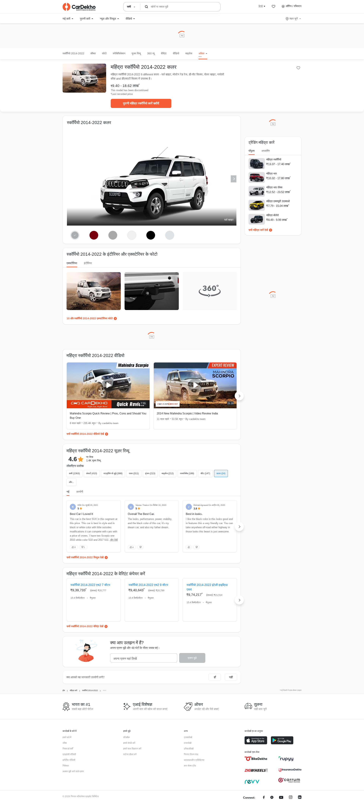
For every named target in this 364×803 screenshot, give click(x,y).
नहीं (231, 677)
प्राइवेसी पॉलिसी (69, 754)
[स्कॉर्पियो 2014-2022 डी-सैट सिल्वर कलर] (113, 235)
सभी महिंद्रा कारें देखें (258, 229)
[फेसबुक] (264, 797)
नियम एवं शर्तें (68, 748)
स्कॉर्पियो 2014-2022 (73, 53)
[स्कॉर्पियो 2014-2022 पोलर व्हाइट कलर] (132, 235)
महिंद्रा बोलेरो (272, 215)
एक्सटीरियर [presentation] (72, 263)
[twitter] (271, 797)
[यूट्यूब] (281, 797)
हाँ (215, 677)
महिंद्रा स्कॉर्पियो (273, 159)
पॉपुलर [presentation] (252, 150)
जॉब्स (65, 743)
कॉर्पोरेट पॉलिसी (69, 760)
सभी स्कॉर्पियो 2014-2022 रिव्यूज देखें (85, 557)
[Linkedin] (299, 797)
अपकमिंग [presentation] (265, 150)
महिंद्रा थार (271, 173)
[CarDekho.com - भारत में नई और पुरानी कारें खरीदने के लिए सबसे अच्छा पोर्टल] (79, 7)
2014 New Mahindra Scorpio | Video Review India (187, 413)
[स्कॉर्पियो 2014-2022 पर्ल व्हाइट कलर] (75, 235)
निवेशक (66, 765)
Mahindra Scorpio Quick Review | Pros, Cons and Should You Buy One (108, 415)
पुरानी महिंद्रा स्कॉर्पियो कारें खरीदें (141, 103)
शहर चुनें (293, 18)
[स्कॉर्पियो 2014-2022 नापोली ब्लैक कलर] (151, 235)
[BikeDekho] (256, 758)
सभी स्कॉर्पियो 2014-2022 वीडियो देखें (85, 433)
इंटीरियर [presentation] (88, 263)
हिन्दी (261, 6)
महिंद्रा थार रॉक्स (274, 187)
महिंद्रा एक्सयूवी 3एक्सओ (278, 201)
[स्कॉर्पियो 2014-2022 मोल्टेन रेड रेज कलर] (94, 235)
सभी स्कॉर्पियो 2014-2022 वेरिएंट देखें (85, 626)
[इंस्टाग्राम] (290, 797)
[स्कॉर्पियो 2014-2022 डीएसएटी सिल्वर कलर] (170, 235)
